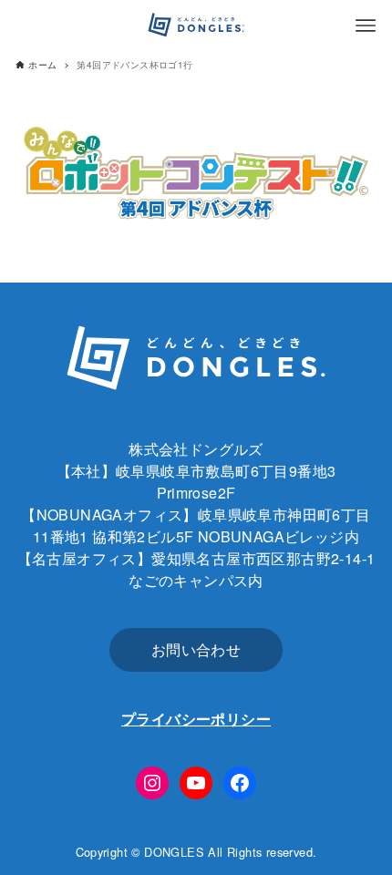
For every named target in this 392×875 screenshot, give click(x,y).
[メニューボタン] (365, 25)
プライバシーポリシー (196, 718)
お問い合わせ (196, 649)
